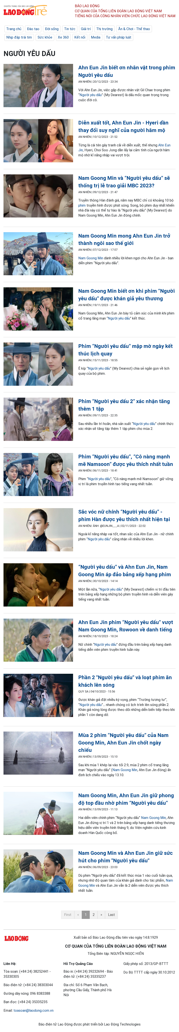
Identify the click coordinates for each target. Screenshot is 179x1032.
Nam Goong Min (90, 258)
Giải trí (86, 29)
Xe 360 (63, 37)
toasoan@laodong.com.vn (33, 1010)
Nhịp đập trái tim (19, 37)
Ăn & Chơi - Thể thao (134, 29)
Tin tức (69, 29)
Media (95, 37)
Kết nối (79, 37)
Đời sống (52, 29)
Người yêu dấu (91, 95)
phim (82, 205)
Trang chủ (13, 29)
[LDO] (38, 86)
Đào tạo (33, 29)
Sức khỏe (45, 37)
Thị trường (104, 29)
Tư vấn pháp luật (118, 37)
